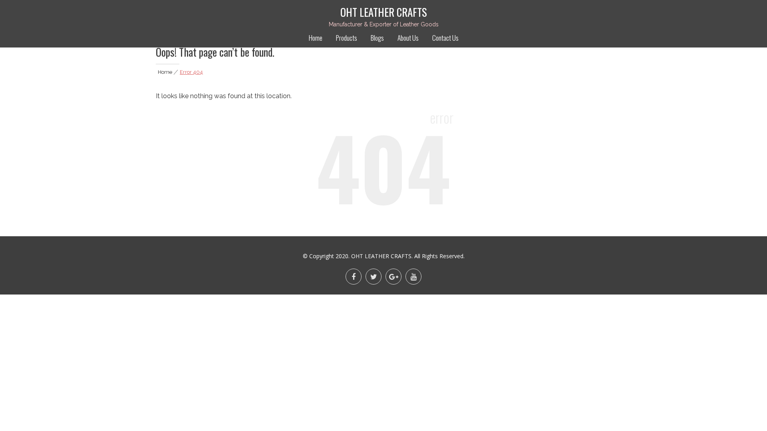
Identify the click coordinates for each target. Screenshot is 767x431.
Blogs (377, 38)
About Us (408, 38)
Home (315, 38)
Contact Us (445, 38)
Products (346, 38)
